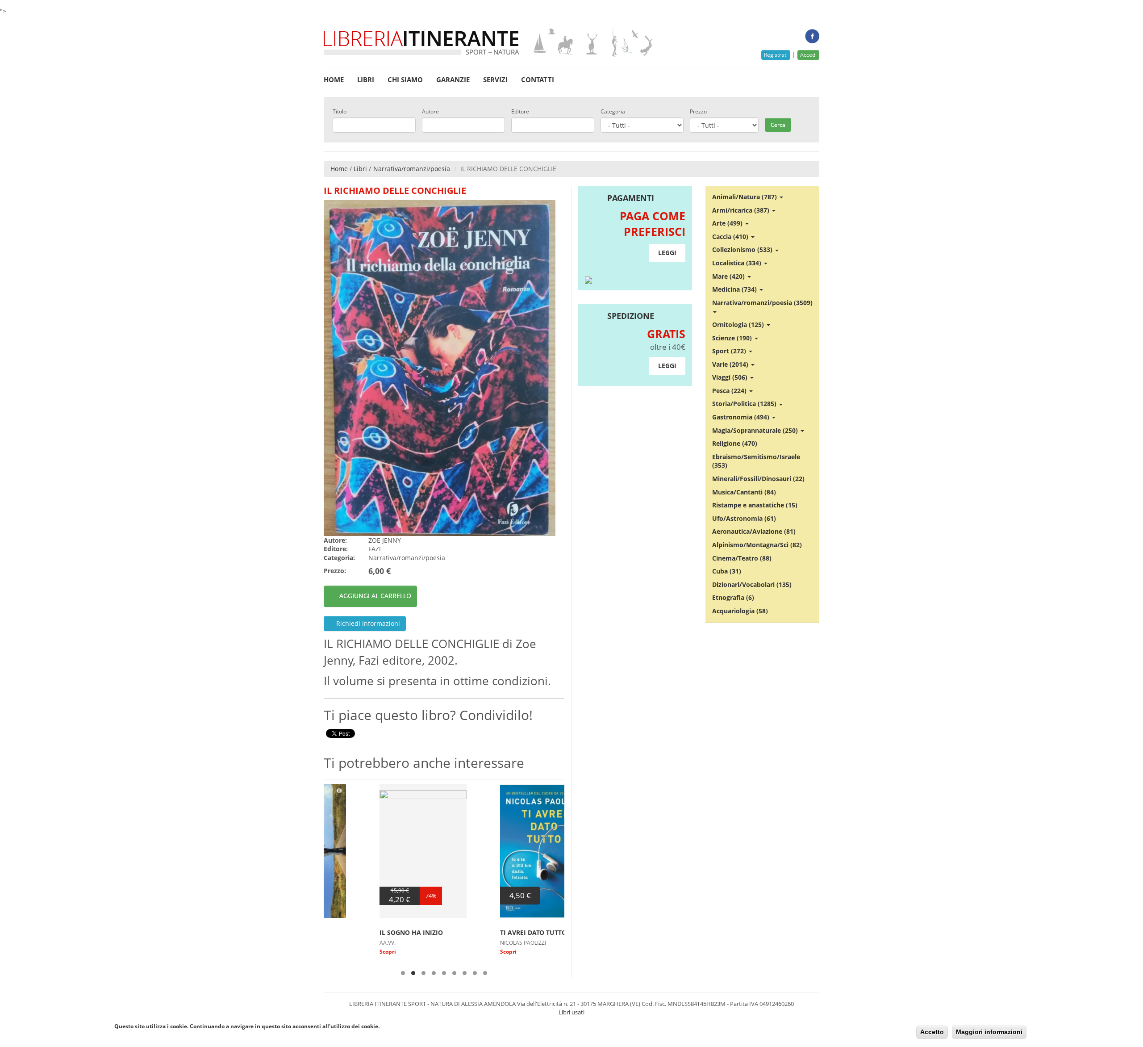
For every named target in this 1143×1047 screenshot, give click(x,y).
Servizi (495, 79)
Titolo (339, 111)
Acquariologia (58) (740, 611)
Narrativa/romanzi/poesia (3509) (762, 302)
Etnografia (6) (733, 597)
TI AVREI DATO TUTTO (477, 932)
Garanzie (453, 79)
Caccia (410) (731, 236)
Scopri (332, 951)
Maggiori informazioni (989, 1031)
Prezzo (698, 111)
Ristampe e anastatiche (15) (754, 505)
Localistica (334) (737, 263)
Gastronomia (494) (741, 417)
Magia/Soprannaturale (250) (756, 430)
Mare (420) (729, 276)
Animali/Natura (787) (745, 197)
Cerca (778, 125)
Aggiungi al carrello (375, 595)
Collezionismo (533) (743, 249)
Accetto (932, 1031)
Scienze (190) (733, 338)
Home (334, 79)
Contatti (537, 79)
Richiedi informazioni (367, 623)
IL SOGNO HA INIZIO (355, 932)
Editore (520, 111)
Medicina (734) (735, 289)
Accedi (808, 55)
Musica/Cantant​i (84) (744, 492)
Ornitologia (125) (739, 324)
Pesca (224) (730, 390)
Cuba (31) (726, 571)
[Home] (489, 42)
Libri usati (571, 1012)
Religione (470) (734, 443)
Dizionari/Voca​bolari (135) (752, 584)
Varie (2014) (731, 364)
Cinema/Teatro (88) (742, 558)
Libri (365, 79)
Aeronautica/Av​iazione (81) (754, 531)
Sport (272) (730, 351)
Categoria (613, 111)
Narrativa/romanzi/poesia (411, 168)
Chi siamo (405, 79)
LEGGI (667, 252)
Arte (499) (728, 223)
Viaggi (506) (730, 377)
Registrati (776, 55)
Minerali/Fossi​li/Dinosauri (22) (758, 478)
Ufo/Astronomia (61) (744, 518)
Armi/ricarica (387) (741, 210)
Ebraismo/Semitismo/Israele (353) (756, 461)
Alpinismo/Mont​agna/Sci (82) (757, 544)
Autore (430, 111)
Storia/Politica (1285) (745, 403)
